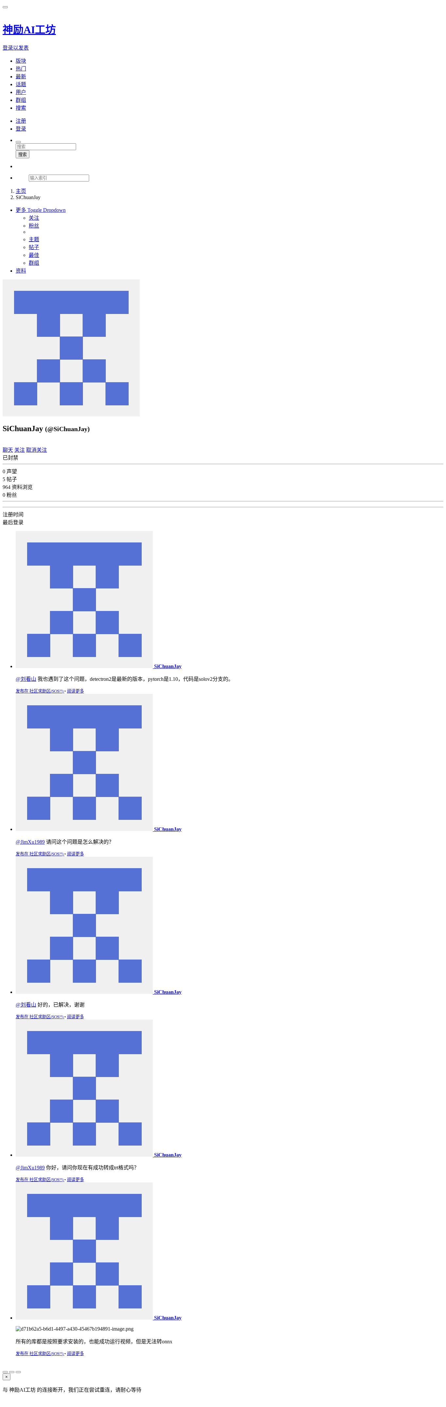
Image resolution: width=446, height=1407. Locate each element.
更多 (41, 210)
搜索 (22, 154)
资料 (21, 271)
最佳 (34, 255)
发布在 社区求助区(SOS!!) (40, 691)
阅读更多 (75, 691)
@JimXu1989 (30, 842)
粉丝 (34, 225)
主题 (34, 239)
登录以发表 (16, 48)
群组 (34, 263)
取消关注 (36, 450)
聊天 (8, 450)
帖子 (34, 247)
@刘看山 (26, 679)
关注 (34, 218)
